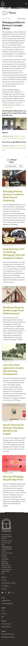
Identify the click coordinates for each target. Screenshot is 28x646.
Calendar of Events (6, 600)
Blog (2, 616)
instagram (9, 593)
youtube (12, 593)
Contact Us (4, 589)
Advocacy (3, 613)
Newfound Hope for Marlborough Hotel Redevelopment (13, 310)
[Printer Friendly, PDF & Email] (21, 19)
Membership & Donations (7, 634)
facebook (5, 593)
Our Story (3, 580)
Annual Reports (5, 586)
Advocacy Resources (6, 624)
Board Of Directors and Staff (8, 583)
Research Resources (6, 626)
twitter (2, 593)
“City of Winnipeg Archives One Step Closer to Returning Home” (14, 148)
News (2, 610)
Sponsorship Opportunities (8, 637)
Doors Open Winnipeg (7, 603)
